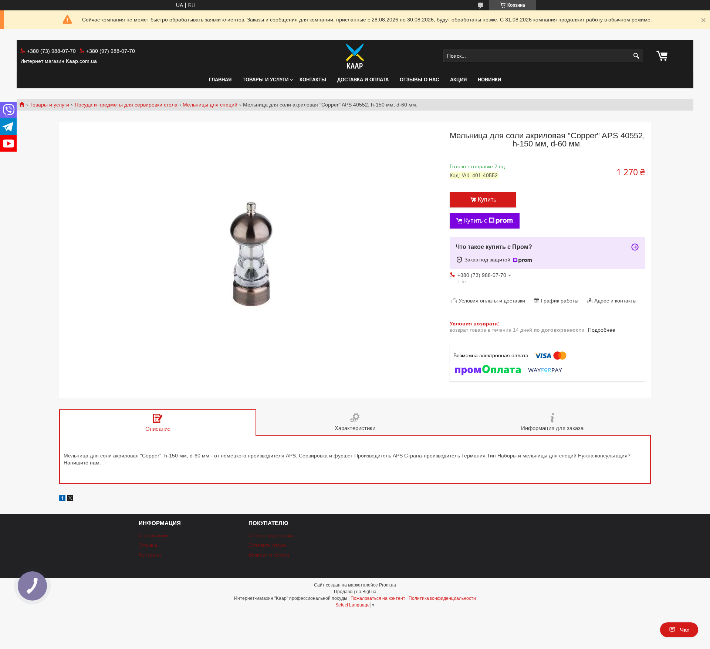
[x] (70, 499)
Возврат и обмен (268, 555)
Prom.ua (387, 585)
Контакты (313, 79)
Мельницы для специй (210, 105)
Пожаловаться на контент (378, 598)
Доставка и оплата (363, 79)
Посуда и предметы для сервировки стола (126, 105)
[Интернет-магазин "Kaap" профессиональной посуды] (355, 56)
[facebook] (62, 499)
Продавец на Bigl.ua (355, 591)
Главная (220, 79)
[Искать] (636, 56)
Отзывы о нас (419, 79)
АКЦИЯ (458, 79)
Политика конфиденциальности (442, 598)
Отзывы (148, 545)
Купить (487, 199)
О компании (153, 535)
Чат (684, 630)
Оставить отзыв (267, 545)
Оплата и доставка (271, 535)
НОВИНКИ (489, 79)
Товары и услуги (265, 79)
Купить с (475, 220)
